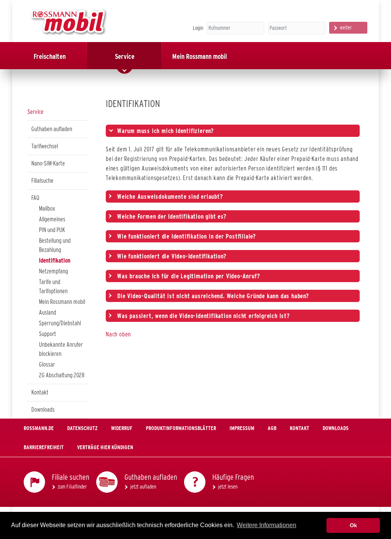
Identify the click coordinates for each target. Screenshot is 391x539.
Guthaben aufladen (51, 129)
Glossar (47, 364)
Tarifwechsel (44, 146)
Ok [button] (353, 525)
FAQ (35, 197)
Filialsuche (42, 180)
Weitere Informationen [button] (266, 525)
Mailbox (47, 208)
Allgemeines (52, 219)
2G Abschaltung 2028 (61, 375)
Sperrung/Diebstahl (60, 323)
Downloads (43, 409)
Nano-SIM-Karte (48, 163)
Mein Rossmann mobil (62, 301)
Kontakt (39, 392)
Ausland (47, 312)
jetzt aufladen (143, 487)
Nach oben (118, 334)
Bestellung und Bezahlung (55, 245)
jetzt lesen (228, 487)
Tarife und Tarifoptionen (53, 286)
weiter (346, 27)
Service (35, 111)
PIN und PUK (52, 230)
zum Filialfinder (72, 487)
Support (47, 334)
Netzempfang (53, 271)
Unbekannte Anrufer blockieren (61, 349)
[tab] (233, 131)
